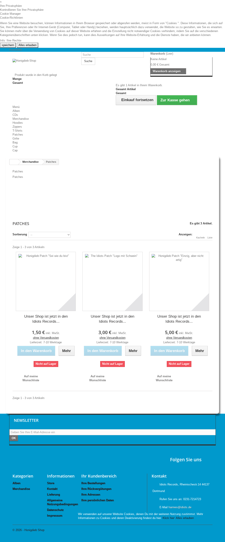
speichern (8, 45)
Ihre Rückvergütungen (96, 488)
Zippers (17, 126)
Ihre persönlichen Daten (97, 500)
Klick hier (168, 518)
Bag (15, 142)
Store (50, 483)
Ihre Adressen (90, 494)
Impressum (54, 515)
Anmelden (15, 49)
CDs (15, 114)
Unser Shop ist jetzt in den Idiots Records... (46, 319)
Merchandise (21, 118)
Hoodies (18, 122)
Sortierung (20, 234)
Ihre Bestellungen (93, 483)
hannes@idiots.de (180, 507)
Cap (15, 150)
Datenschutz (55, 510)
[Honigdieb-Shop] (44, 66)
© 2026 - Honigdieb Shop (28, 530)
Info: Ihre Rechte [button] (10, 40)
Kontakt (52, 488)
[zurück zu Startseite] (14, 162)
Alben (16, 111)
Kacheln (200, 237)
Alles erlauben (27, 45)
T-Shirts (17, 130)
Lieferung (53, 494)
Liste (209, 237)
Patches (18, 134)
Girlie (16, 138)
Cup (15, 146)
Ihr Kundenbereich (98, 476)
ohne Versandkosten (46, 337)
